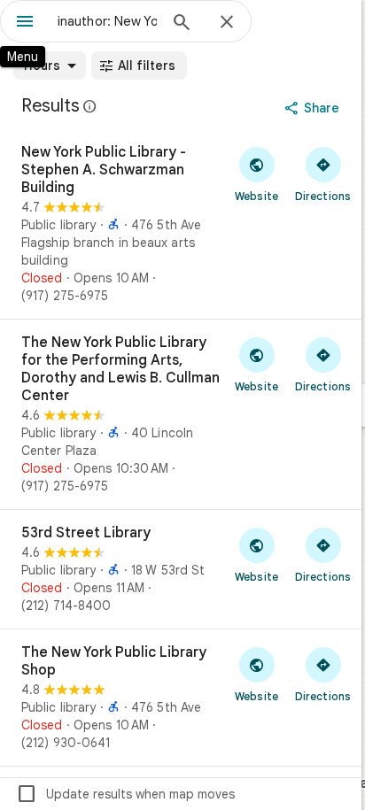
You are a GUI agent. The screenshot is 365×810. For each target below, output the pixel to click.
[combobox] (107, 21)
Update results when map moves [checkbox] (125, 794)
